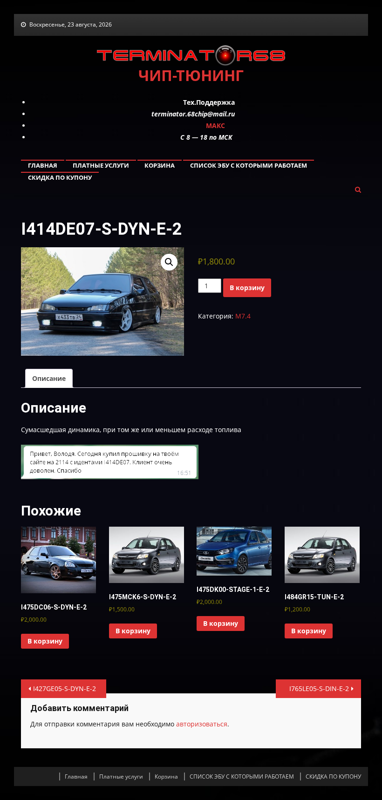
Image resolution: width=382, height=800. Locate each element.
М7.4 (243, 316)
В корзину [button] (44, 641)
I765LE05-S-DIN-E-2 (319, 688)
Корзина (159, 165)
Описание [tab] (49, 378)
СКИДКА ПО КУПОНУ (60, 177)
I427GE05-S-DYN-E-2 (64, 688)
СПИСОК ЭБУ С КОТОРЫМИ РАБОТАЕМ (248, 165)
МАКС (215, 125)
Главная (42, 165)
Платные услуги (101, 165)
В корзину (247, 287)
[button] (169, 262)
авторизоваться (201, 723)
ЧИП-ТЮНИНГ (191, 75)
